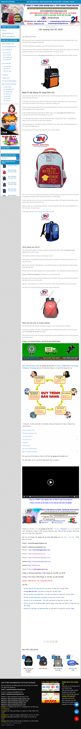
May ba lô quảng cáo (8, 33)
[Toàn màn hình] (77, 496)
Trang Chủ (4, 1)
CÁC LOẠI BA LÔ (7, 49)
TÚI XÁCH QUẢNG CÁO (9, 46)
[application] (50, 482)
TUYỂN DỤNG (65, 1)
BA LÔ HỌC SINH (7, 57)
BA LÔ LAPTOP (7, 55)
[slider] (49, 496)
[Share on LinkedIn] (56, 641)
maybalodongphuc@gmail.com (37, 543)
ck (73, 594)
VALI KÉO (5, 75)
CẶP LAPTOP (6, 68)
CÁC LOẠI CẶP (6, 63)
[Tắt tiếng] (74, 496)
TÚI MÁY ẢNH (7, 96)
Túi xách (56, 529)
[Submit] (17, 158)
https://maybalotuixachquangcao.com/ (39, 557)
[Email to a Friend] (50, 641)
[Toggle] (77, 436)
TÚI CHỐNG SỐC (7, 91)
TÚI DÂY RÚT (6, 98)
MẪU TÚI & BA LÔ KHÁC (9, 84)
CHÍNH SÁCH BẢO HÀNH (46, 1)
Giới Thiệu (11, 1)
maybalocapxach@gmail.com (15, 694)
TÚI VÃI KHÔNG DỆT (8, 89)
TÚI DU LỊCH (5, 78)
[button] (50, 482)
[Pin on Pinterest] (53, 641)
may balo (31, 529)
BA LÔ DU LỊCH (7, 52)
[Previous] (22, 664)
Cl (71, 594)
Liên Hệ (72, 1)
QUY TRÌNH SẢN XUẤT (33, 1)
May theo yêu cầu (21, 1)
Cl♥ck (67, 588)
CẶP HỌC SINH (7, 71)
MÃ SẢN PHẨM (57, 1)
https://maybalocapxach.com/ (37, 553)
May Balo (64, 537)
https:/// (38, 569)
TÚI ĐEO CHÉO (7, 87)
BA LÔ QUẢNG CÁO (8, 43)
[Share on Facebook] (45, 641)
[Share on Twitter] (48, 641)
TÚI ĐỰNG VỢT (7, 94)
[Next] (79, 664)
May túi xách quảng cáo (8, 36)
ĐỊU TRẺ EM (6, 100)
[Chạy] (24, 496)
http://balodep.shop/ (34, 565)
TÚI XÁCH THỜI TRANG (9, 81)
